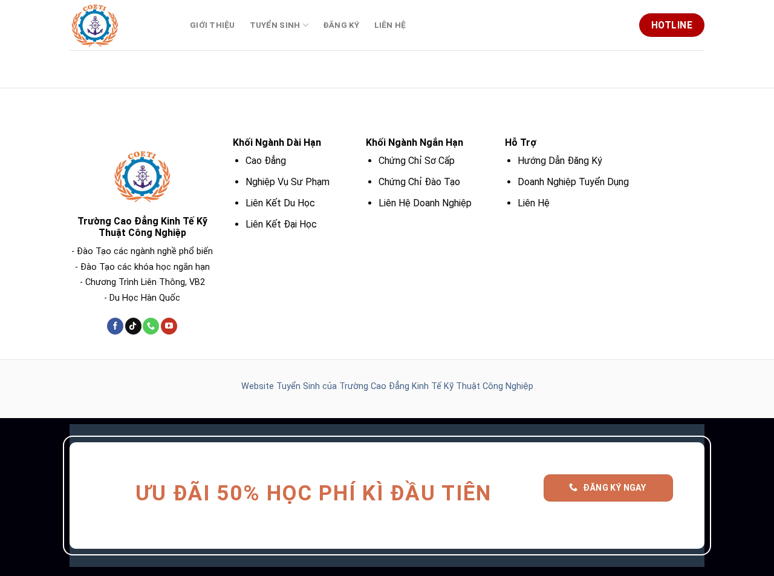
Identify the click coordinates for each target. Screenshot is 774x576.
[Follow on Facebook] (115, 326)
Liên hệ (390, 25)
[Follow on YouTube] (169, 326)
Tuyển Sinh (275, 25)
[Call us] (151, 326)
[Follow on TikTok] (133, 326)
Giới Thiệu (212, 25)
